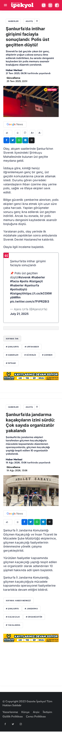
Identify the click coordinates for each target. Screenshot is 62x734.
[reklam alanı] (31, 376)
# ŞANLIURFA (12, 609)
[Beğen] (7, 133)
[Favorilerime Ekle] (18, 133)
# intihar (11, 363)
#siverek (25, 277)
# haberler (12, 355)
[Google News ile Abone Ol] (14, 124)
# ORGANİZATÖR (34, 617)
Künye (25, 712)
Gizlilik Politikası (12, 716)
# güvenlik (30, 355)
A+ (32, 133)
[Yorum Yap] (25, 133)
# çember (47, 355)
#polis (24, 281)
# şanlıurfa (12, 347)
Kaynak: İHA (12, 339)
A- (40, 133)
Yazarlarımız (10, 712)
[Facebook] (5, 724)
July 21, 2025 (19, 313)
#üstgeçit (36, 281)
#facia (14, 281)
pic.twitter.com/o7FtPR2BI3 (29, 301)
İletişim (47, 712)
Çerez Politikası (36, 716)
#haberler (38, 277)
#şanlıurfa (31, 285)
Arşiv (36, 712)
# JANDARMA (31, 609)
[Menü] (5, 5)
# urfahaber (32, 347)
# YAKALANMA (13, 625)
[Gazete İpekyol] (22, 5)
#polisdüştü (18, 289)
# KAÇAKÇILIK (13, 617)
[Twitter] (13, 724)
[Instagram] (20, 724)
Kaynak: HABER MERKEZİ (18, 600)
